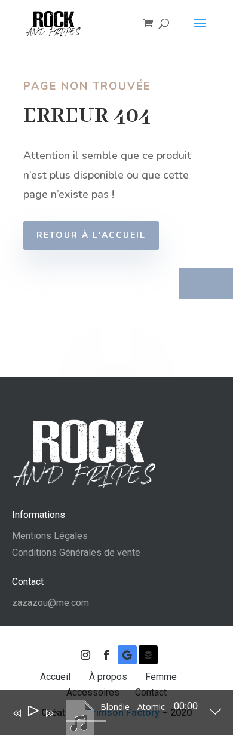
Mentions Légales (50, 535)
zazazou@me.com (50, 602)
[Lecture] (32, 713)
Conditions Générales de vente (76, 552)
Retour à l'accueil (91, 235)
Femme (162, 676)
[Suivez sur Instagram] (85, 654)
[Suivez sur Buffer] (148, 654)
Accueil (56, 676)
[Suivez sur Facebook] (106, 654)
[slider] (86, 721)
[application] (108, 715)
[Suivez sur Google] (127, 654)
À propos (109, 676)
